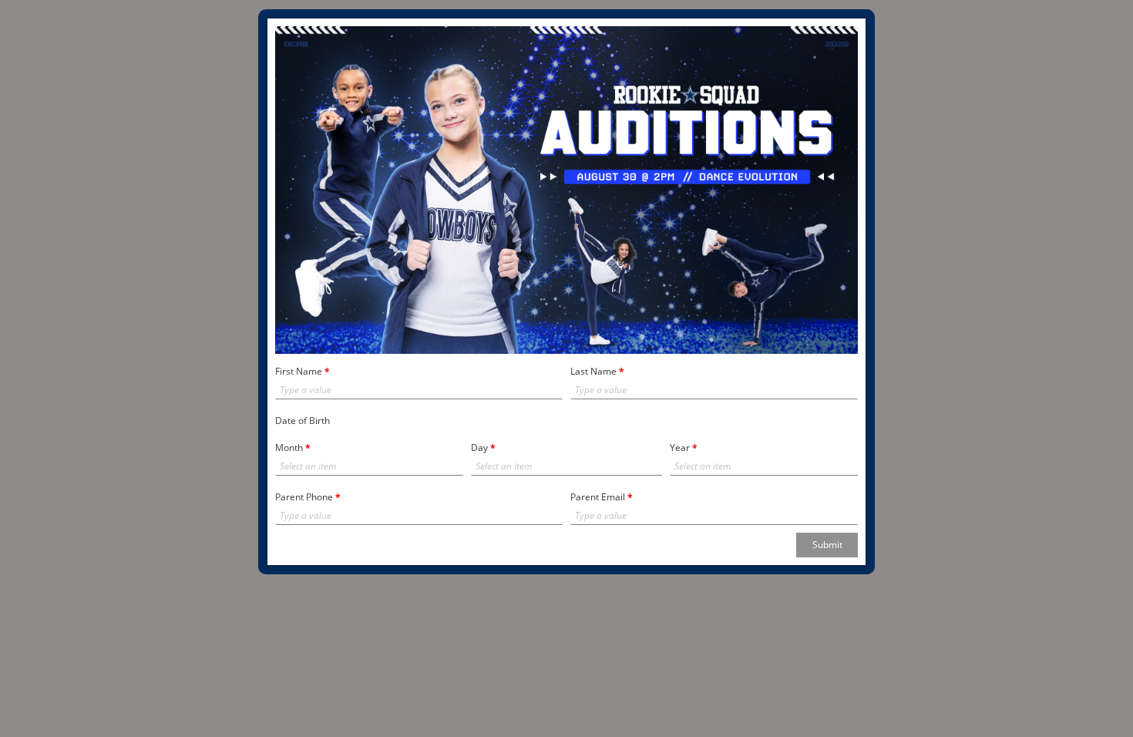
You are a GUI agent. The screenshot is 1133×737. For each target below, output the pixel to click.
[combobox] (360, 466)
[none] (454, 466)
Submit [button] (827, 544)
